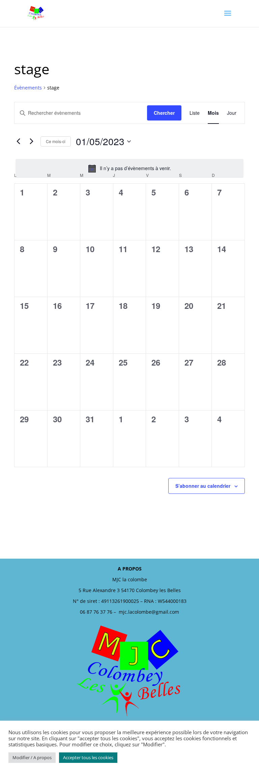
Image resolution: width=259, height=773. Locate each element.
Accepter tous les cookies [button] (88, 757)
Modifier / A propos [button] (32, 757)
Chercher (164, 112)
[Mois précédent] (18, 141)
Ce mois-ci (55, 141)
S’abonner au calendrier (202, 485)
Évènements (28, 87)
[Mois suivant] (31, 141)
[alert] (129, 168)
